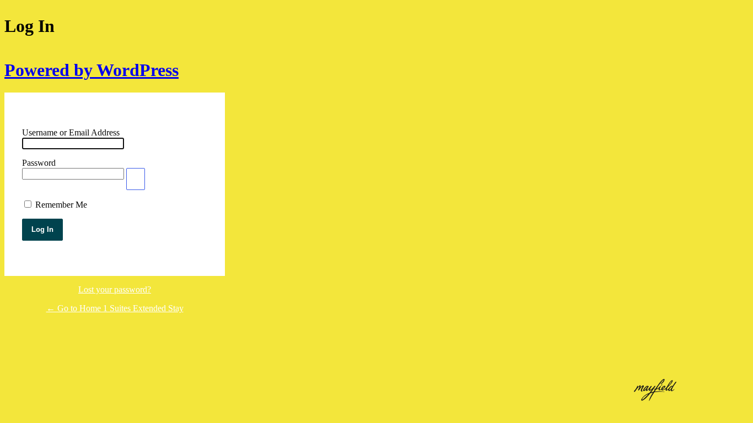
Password (39, 162)
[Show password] (135, 179)
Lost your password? (114, 289)
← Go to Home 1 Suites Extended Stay (115, 308)
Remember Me (61, 204)
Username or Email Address (71, 132)
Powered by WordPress (91, 70)
